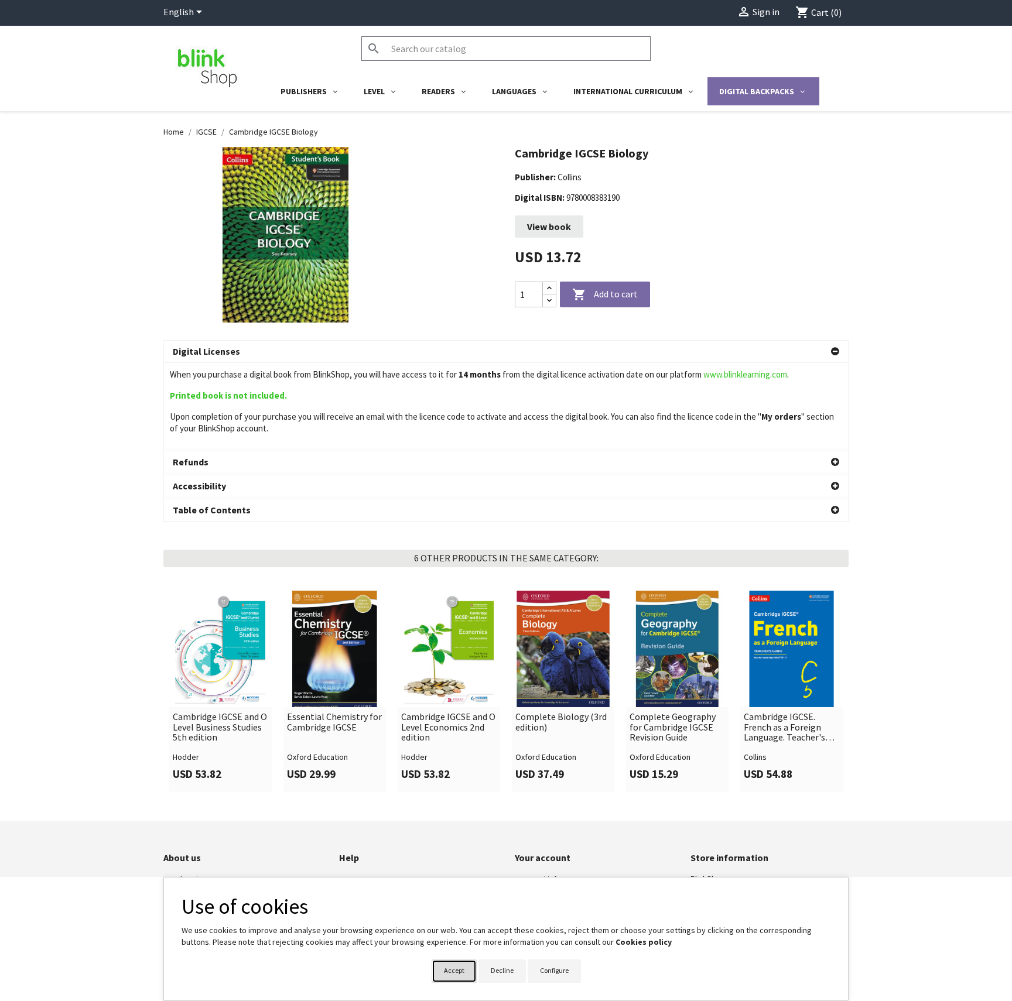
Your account (542, 857)
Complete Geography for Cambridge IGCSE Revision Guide (673, 727)
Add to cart (605, 294)
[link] (220, 691)
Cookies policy (644, 942)
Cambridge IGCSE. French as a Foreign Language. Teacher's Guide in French (784, 727)
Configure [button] (554, 970)
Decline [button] (502, 970)
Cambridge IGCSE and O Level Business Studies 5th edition (220, 727)
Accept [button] (454, 970)
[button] (506, 352)
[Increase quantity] (549, 288)
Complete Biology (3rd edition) (561, 722)
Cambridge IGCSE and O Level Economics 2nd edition (448, 727)
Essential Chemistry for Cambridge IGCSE (334, 722)
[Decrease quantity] (549, 300)
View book (549, 226)
